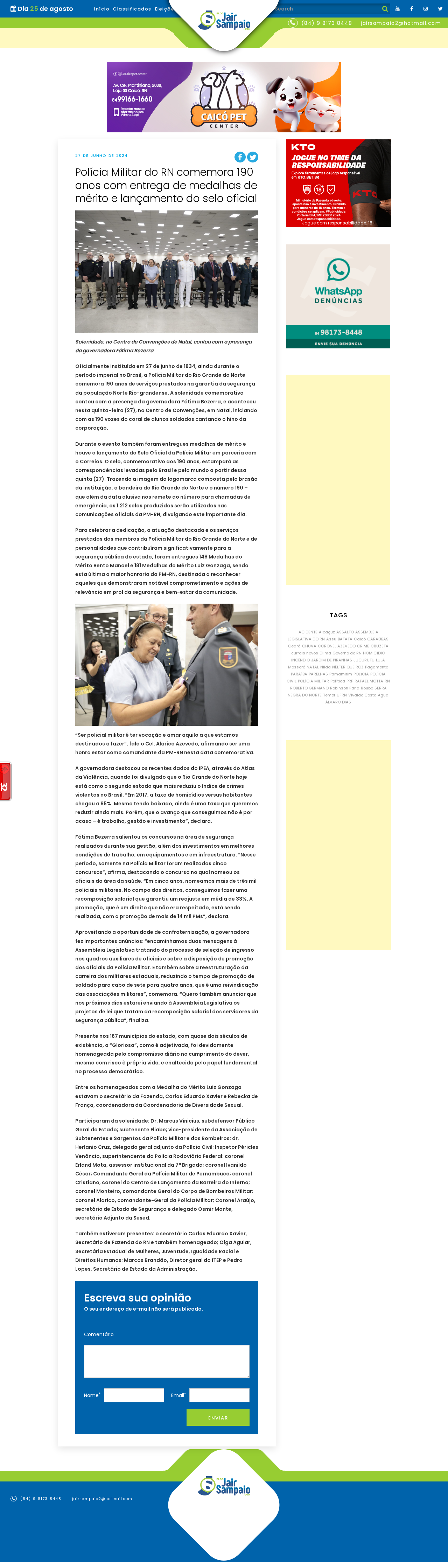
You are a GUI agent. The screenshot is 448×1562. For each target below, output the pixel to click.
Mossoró (296, 667)
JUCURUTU (364, 660)
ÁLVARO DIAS (338, 702)
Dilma (325, 653)
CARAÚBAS (377, 639)
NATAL (313, 667)
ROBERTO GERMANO (309, 688)
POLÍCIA (361, 674)
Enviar (218, 1418)
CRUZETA (379, 646)
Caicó (360, 639)
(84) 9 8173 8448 (326, 23)
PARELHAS (318, 674)
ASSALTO (345, 632)
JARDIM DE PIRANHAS (331, 660)
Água (383, 695)
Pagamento (376, 667)
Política (337, 681)
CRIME (363, 646)
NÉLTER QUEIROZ (348, 667)
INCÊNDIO (300, 660)
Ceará (294, 646)
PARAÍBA (299, 674)
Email (178, 1395)
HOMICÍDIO (374, 653)
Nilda (325, 667)
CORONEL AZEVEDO (337, 646)
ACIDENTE (308, 632)
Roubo (367, 688)
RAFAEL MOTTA (369, 681)
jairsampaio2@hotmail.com (401, 23)
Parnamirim (340, 674)
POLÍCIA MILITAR (313, 681)
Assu (331, 639)
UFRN (342, 695)
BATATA (345, 639)
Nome (92, 1395)
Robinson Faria (344, 688)
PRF (349, 681)
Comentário (99, 1334)
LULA (380, 660)
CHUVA (309, 646)
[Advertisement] (338, 480)
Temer (329, 695)
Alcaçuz (327, 632)
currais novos (304, 653)
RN (387, 681)
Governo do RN (347, 653)
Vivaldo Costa (362, 695)
